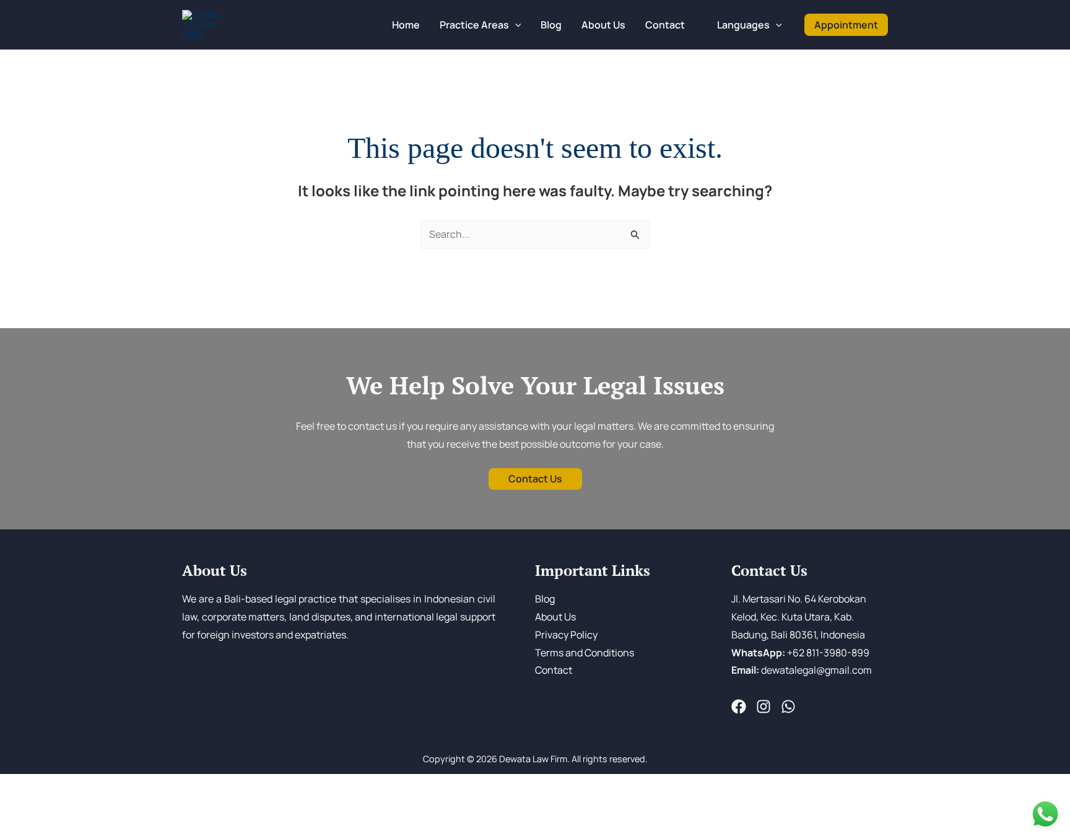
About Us (555, 617)
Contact (553, 670)
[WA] (788, 706)
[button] (515, 24)
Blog (545, 599)
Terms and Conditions (584, 652)
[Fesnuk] (738, 706)
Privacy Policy (566, 634)
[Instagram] (763, 706)
